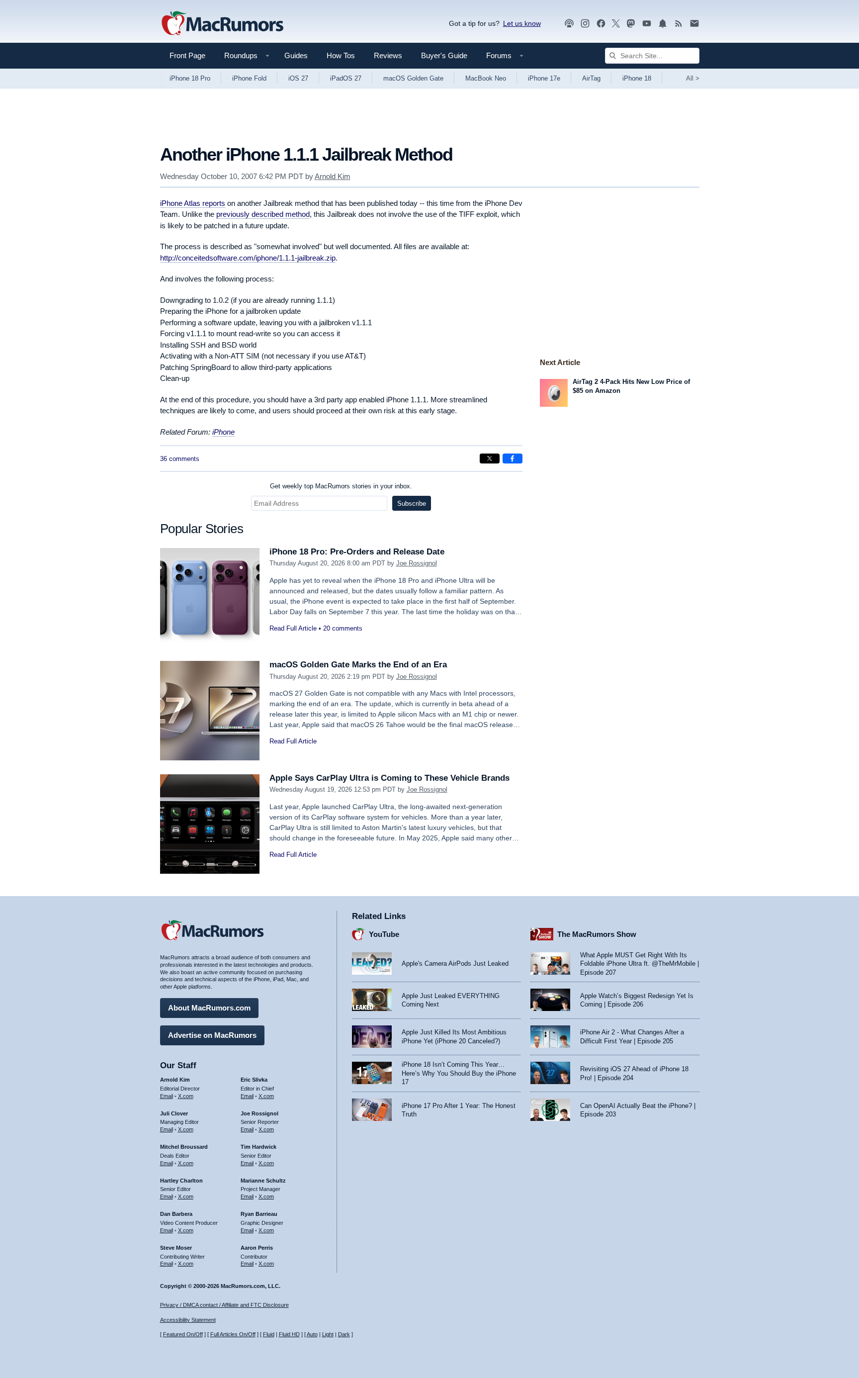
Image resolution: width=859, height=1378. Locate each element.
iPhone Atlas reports (192, 203)
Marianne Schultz (263, 1181)
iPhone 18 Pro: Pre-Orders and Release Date (356, 551)
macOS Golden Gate (413, 78)
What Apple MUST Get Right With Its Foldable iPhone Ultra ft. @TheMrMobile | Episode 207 (639, 963)
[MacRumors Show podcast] (569, 23)
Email (166, 1096)
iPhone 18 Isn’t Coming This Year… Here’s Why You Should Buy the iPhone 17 (459, 1073)
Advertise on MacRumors (212, 1035)
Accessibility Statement (188, 1320)
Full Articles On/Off (233, 1334)
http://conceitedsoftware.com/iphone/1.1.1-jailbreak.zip (248, 258)
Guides (296, 55)
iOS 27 (298, 78)
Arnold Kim (332, 176)
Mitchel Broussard (184, 1147)
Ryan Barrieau (259, 1214)
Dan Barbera (176, 1214)
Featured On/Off (183, 1334)
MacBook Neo (485, 78)
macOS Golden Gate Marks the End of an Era (358, 664)
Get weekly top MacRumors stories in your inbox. (341, 486)
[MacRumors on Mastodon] (631, 23)
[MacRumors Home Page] (222, 24)
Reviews (388, 55)
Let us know (522, 23)
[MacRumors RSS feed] (679, 23)
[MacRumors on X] (616, 23)
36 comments (179, 458)
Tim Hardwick (258, 1147)
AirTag (591, 78)
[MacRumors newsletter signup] (694, 23)
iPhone (223, 432)
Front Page (187, 55)
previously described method (263, 214)
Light (328, 1334)
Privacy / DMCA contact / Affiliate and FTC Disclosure (224, 1305)
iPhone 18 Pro (190, 78)
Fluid (268, 1334)
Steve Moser (176, 1248)
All (692, 78)
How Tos (341, 55)
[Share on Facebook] (512, 458)
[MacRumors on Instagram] (585, 23)
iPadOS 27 (345, 78)
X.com (185, 1096)
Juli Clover (174, 1113)
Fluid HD (289, 1334)
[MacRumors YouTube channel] (647, 23)
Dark (344, 1334)
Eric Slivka (254, 1080)
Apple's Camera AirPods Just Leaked (455, 963)
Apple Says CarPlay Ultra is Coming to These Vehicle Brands (389, 778)
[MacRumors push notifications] (663, 23)
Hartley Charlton (181, 1181)
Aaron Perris (257, 1248)
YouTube (384, 934)
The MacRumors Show (596, 934)
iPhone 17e (544, 78)
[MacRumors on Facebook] (601, 23)
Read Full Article (293, 628)
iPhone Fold (249, 78)
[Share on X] (490, 458)
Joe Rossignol (416, 563)
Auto (312, 1334)
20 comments (342, 628)
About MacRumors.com (209, 1008)
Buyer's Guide (444, 55)
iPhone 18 (636, 78)
